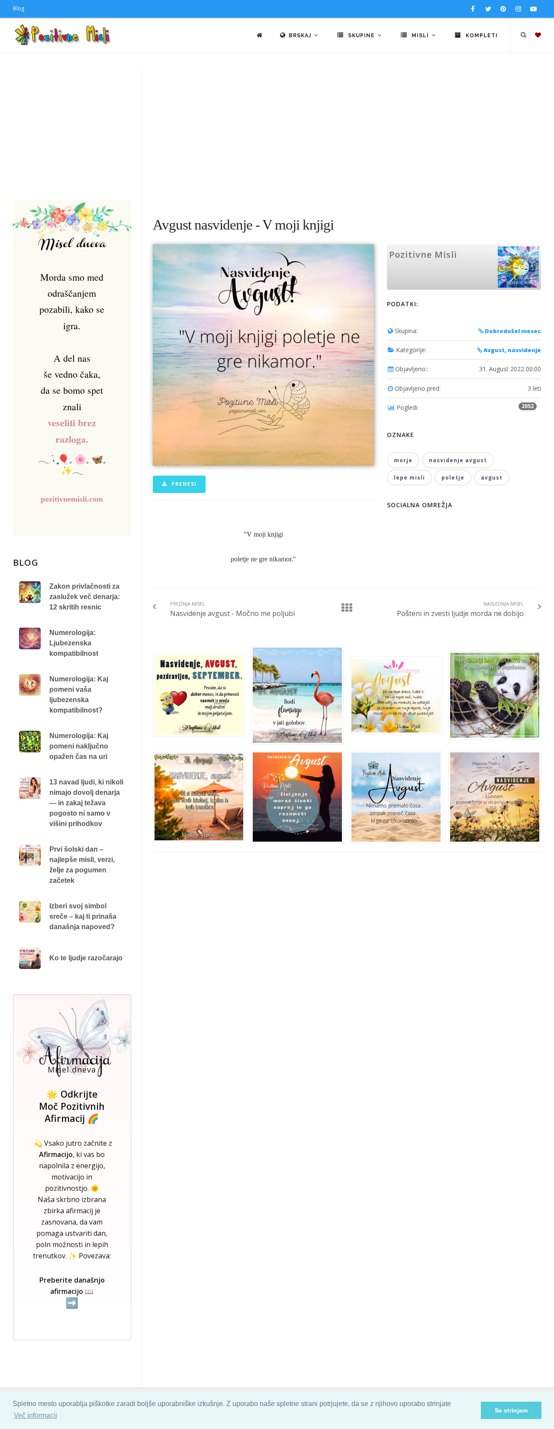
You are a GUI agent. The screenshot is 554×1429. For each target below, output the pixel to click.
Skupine (361, 35)
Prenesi (183, 484)
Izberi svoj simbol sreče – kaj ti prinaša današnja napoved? (82, 916)
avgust (491, 477)
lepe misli (409, 477)
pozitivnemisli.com (72, 499)
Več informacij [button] (35, 1415)
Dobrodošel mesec (512, 331)
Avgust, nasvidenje (511, 350)
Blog (18, 8)
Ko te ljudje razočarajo (85, 958)
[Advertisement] (277, 134)
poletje (452, 477)
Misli (420, 35)
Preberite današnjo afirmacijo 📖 (72, 1292)
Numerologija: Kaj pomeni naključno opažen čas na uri (78, 746)
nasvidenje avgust (458, 460)
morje (403, 460)
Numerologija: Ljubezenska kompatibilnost (73, 643)
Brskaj (301, 35)
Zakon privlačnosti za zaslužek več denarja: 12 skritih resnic (84, 597)
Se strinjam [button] (511, 1410)
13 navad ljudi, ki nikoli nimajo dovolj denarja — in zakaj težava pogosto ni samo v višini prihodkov (86, 802)
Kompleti (481, 35)
